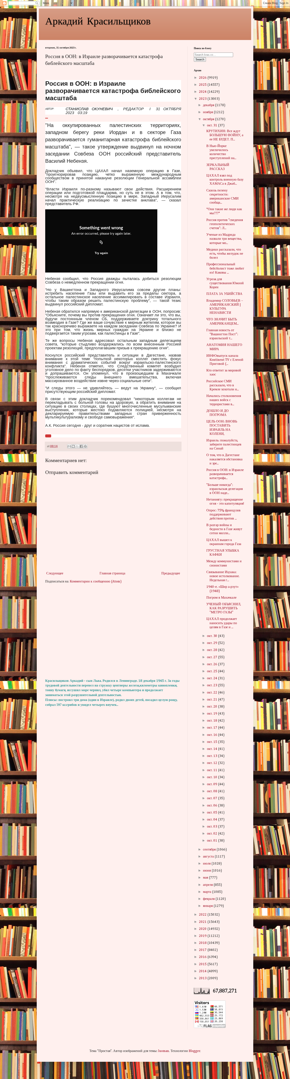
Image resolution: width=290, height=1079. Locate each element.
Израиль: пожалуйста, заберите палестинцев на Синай (223, 444)
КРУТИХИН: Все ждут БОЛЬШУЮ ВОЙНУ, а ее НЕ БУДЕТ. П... (224, 135)
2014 (203, 971)
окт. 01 (212, 840)
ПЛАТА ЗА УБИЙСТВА (224, 294)
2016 (203, 957)
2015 (203, 964)
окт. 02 (212, 833)
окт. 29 (212, 643)
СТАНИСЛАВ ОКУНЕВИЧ (89, 109)
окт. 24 (212, 678)
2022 (203, 914)
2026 (203, 78)
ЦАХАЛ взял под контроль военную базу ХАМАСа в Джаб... (225, 180)
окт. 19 (212, 713)
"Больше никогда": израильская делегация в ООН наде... (224, 489)
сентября (210, 849)
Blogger (194, 1051)
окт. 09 (212, 784)
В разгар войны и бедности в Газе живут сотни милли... (224, 529)
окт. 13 (212, 756)
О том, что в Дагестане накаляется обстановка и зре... (224, 459)
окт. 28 (212, 650)
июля (207, 863)
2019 (203, 936)
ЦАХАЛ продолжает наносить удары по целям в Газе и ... (221, 623)
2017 (203, 950)
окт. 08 (212, 791)
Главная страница (112, 573)
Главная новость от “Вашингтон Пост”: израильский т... (222, 334)
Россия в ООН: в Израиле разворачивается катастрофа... (225, 474)
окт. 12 (212, 763)
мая (206, 877)
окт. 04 (212, 819)
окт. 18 (212, 720)
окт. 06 (212, 805)
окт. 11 (212, 770)
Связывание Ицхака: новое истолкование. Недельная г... (222, 576)
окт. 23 (212, 685)
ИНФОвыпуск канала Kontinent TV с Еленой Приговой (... (224, 360)
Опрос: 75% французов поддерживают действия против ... (223, 514)
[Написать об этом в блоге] (73, 446)
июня (207, 870)
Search (200, 59)
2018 (203, 943)
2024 (203, 92)
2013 (203, 978)
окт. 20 (212, 706)
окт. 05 (212, 812)
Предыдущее (170, 573)
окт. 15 (212, 742)
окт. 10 (212, 777)
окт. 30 (212, 636)
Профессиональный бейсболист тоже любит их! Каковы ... (225, 268)
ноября (208, 112)
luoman (163, 1051)
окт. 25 (212, 671)
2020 (203, 929)
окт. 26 (212, 664)
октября (209, 119)
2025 (203, 85)
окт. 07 (212, 798)
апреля (208, 885)
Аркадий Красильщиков (98, 20)
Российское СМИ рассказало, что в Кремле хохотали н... (222, 385)
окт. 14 (212, 749)
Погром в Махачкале (221, 597)
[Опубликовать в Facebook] (81, 446)
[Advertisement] (113, 631)
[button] (48, 435)
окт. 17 (212, 727)
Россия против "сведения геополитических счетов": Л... (224, 224)
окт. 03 (212, 826)
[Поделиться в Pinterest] (85, 446)
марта (207, 892)
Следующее (54, 573)
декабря (209, 105)
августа (209, 856)
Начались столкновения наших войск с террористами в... (223, 400)
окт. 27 (212, 657)
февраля (209, 899)
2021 (203, 922)
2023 (203, 99)
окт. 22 (212, 692)
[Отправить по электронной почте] (69, 446)
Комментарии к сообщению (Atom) (96, 581)
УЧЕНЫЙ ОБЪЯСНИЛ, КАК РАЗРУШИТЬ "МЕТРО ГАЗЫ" (223, 608)
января (208, 906)
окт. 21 (212, 699)
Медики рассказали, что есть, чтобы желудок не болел (224, 254)
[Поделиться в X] (77, 446)
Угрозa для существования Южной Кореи (225, 283)
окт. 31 (212, 125)
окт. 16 (212, 735)
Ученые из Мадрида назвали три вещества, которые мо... (224, 239)
